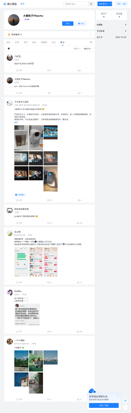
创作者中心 (103, 4)
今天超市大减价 (21, 101)
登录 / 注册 (104, 405)
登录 (121, 4)
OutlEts (18, 291)
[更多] (125, 407)
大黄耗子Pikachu (22, 79)
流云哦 (17, 231)
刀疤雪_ (17, 56)
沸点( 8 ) (87, 48)
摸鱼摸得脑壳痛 (21, 209)
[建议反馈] (125, 400)
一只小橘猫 (19, 340)
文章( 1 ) (77, 48)
